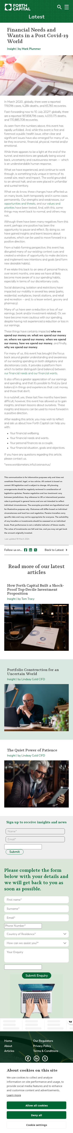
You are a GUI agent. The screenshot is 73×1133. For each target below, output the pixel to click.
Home (8, 1041)
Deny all (36, 1115)
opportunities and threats (19, 203)
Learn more (14, 1095)
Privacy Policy (42, 1046)
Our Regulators (43, 1041)
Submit (14, 852)
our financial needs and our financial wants (30, 373)
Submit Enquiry (37, 976)
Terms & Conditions (45, 1051)
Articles (9, 1051)
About (8, 1046)
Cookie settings (36, 1125)
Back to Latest (54, 550)
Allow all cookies (37, 1105)
